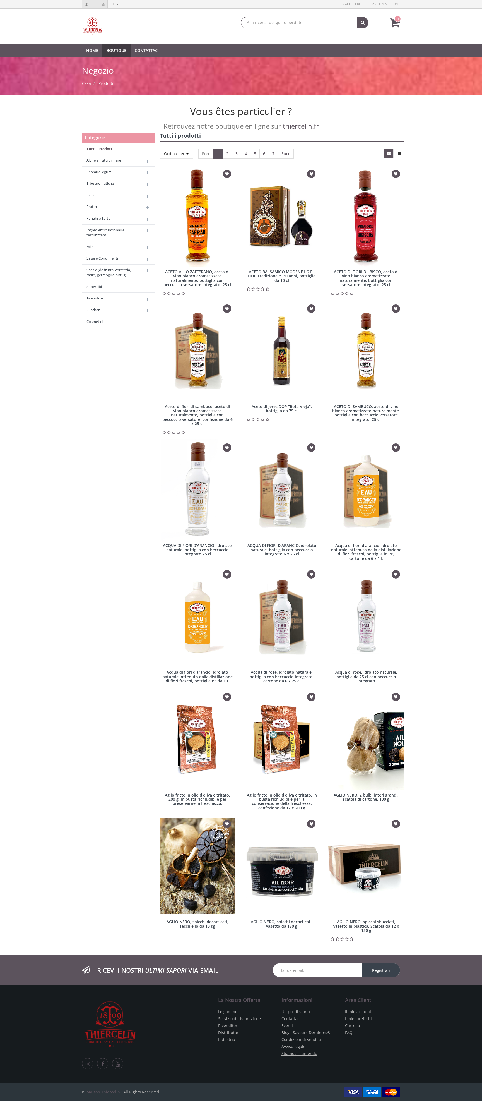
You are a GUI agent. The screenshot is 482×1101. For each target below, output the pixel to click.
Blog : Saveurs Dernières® (306, 1032)
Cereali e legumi (99, 171)
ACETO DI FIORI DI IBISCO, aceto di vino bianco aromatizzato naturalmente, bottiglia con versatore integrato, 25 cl (366, 278)
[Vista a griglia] (389, 153)
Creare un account (383, 4)
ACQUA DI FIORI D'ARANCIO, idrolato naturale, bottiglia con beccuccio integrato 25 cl (197, 550)
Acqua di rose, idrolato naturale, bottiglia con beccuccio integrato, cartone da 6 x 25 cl (282, 676)
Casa (86, 83)
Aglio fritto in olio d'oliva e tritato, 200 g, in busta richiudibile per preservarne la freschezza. (197, 799)
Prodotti (105, 83)
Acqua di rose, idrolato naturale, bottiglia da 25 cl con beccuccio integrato (366, 676)
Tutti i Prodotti (100, 148)
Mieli (90, 246)
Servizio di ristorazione (239, 1018)
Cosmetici (94, 321)
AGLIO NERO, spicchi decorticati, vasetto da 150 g (282, 924)
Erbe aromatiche (100, 183)
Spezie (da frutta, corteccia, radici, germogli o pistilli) (108, 272)
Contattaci (290, 1018)
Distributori (229, 1032)
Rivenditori (228, 1025)
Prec (206, 153)
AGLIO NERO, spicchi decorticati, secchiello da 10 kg (197, 924)
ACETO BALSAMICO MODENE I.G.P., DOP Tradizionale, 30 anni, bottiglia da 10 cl (281, 276)
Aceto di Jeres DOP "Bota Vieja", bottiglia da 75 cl (282, 408)
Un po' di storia (295, 1011)
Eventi (287, 1025)
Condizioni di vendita (301, 1039)
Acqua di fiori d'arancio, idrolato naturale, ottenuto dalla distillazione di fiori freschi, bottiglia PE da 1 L (197, 676)
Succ (285, 153)
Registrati (381, 970)
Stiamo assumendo (299, 1053)
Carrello (352, 1025)
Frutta (91, 206)
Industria (226, 1039)
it (113, 4)
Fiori (90, 195)
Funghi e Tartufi (99, 218)
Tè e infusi (94, 298)
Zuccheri (93, 309)
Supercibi (94, 286)
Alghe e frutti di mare (103, 160)
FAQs (350, 1032)
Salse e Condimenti (102, 258)
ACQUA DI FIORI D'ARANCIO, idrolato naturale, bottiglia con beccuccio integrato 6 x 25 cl (281, 550)
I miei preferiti (358, 1018)
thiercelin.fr (301, 126)
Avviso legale (293, 1046)
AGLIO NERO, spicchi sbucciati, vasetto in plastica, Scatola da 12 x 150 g (366, 926)
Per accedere (349, 4)
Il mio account (358, 1011)
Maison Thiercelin (103, 1092)
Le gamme (227, 1011)
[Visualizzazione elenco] (399, 153)
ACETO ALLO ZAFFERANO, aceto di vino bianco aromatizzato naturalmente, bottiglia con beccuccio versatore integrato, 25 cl (197, 278)
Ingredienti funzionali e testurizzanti (105, 232)
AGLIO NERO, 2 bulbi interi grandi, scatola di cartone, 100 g (366, 797)
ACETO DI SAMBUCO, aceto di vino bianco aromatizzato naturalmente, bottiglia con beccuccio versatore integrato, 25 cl (366, 413)
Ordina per (175, 153)
